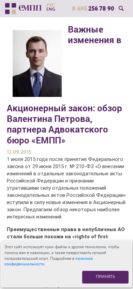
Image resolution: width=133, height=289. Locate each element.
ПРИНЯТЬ (105, 277)
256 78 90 (93, 8)
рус (50, 5)
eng (50, 9)
